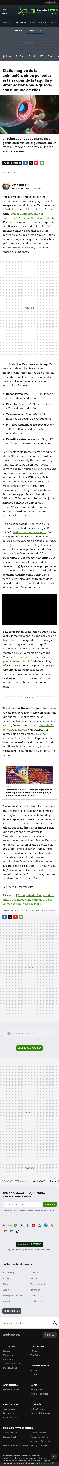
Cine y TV (18, 910)
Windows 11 (36, 1301)
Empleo (7, 1301)
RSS (51, 1224)
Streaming (8, 1272)
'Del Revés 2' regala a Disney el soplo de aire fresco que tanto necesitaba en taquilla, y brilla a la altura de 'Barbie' (29, 792)
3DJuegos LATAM (38, 1432)
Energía (7, 1284)
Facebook (25, 163)
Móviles (34, 1278)
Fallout (32, 56)
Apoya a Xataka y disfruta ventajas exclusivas (29, 1249)
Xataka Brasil (9, 1436)
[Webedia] (52, 2)
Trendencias (9, 1408)
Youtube (33, 1224)
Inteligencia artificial (13, 1295)
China (8, 56)
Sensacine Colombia (40, 1441)
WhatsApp (15, 1224)
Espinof (33, 1374)
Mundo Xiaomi (10, 1367)
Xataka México (10, 1432)
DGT (41, 56)
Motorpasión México (40, 1445)
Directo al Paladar (11, 1389)
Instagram (39, 1224)
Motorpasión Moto (39, 1393)
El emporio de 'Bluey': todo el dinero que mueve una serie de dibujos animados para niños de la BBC (28, 900)
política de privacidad (43, 1210)
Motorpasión (36, 1389)
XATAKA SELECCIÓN (25, 22)
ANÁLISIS (7, 22)
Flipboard (36, 163)
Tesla (50, 56)
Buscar (55, 1323)
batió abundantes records (29, 532)
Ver (31, 1048)
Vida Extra (35, 1355)
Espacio (7, 1278)
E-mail (42, 163)
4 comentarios (14, 162)
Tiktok (17, 1230)
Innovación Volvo (35, 30)
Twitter (31, 163)
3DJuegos (35, 1350)
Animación (33, 910)
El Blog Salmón (37, 1408)
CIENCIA (43, 22)
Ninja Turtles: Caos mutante (37, 218)
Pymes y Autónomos (40, 1413)
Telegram (45, 1224)
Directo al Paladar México (15, 1445)
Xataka (29, 11)
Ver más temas (12, 1310)
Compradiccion (10, 1417)
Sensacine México (39, 1436)
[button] (20, 184)
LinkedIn (11, 1230)
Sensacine (35, 1370)
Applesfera (8, 1359)
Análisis (34, 1272)
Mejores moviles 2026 (34, 1181)
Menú (4, 13)
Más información (47, 1462)
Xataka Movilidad (38, 1284)
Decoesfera (8, 1413)
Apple (6, 1289)
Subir (48, 1335)
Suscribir (49, 1204)
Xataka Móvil (9, 1355)
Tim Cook (20, 56)
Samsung (35, 1289)
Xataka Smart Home (12, 1363)
